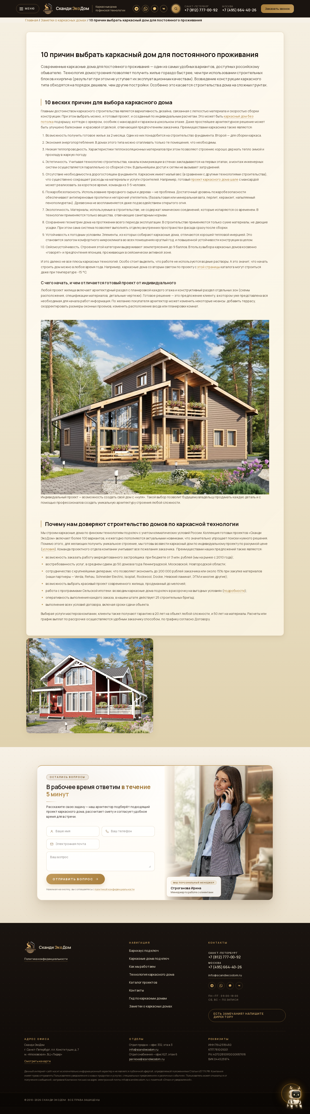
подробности (234, 590)
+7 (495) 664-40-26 (239, 9)
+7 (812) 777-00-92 (201, 9)
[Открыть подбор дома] (294, 1097)
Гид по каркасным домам (148, 998)
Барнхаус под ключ (144, 950)
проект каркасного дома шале (214, 179)
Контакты (136, 990)
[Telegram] (136, 8)
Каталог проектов (143, 982)
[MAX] (154, 8)
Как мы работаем (142, 966)
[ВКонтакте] (163, 8)
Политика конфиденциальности (46, 959)
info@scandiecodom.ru (225, 975)
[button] (277, 8)
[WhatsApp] (145, 8)
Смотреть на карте (37, 1061)
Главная (31, 20)
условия (48, 549)
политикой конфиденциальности (114, 889)
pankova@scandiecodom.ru (147, 1059)
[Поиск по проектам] (176, 9)
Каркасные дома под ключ (149, 958)
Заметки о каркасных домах (63, 20)
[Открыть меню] (27, 8)
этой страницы (208, 267)
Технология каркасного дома (151, 974)
